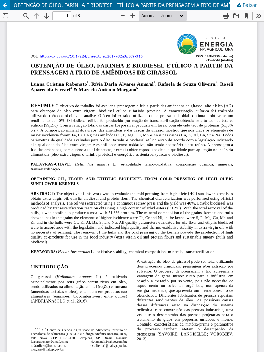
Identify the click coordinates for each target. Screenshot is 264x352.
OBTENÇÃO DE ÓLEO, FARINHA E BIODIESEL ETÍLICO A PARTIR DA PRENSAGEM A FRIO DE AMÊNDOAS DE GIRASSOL (139, 5)
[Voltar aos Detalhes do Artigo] (5, 5)
